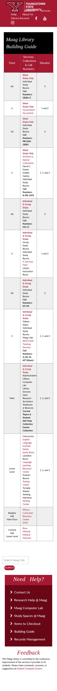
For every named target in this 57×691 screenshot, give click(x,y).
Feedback (28, 652)
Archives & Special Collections (28, 160)
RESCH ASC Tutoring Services (28, 344)
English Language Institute (27, 443)
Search (9, 568)
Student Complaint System (29, 669)
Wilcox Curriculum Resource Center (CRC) (28, 516)
